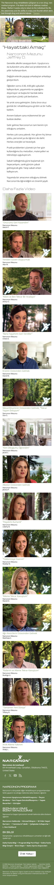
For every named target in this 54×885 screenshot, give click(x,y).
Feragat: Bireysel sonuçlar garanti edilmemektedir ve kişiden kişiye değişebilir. (27, 867)
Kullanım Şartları (15, 866)
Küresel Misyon (29, 821)
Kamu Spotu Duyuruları (37, 845)
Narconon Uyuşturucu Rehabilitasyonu (20, 797)
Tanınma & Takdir (20, 824)
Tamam (36, 13)
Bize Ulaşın (20, 845)
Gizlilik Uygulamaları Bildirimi (33, 866)
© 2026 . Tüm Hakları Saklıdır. (20, 864)
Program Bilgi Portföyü (29, 843)
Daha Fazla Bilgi (10, 843)
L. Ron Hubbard (9, 827)
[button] (27, 855)
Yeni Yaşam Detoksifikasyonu (25, 800)
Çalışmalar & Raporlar (39, 824)
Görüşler (17, 803)
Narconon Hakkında (11, 821)
